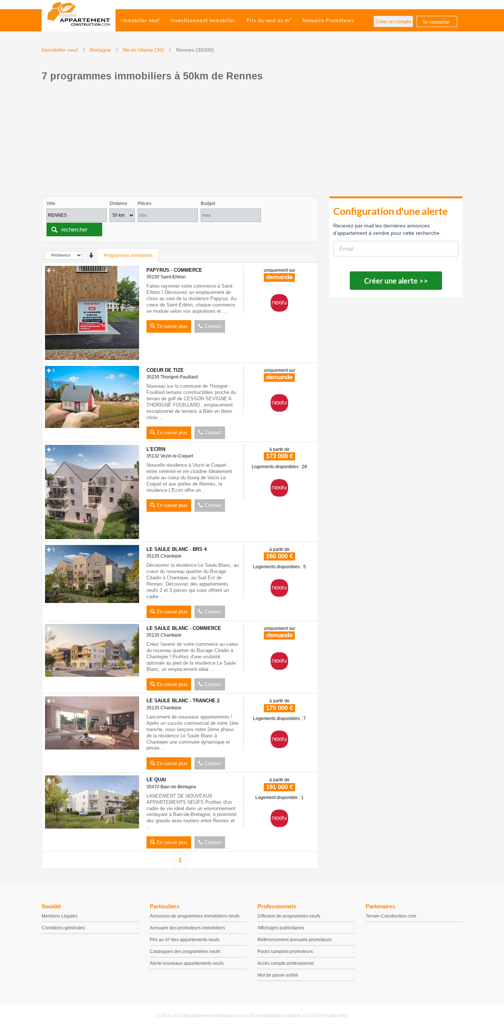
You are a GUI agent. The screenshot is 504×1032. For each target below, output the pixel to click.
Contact (213, 326)
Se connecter (436, 22)
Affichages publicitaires (281, 927)
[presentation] (91, 255)
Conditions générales (63, 927)
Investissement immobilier (202, 20)
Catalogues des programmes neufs (185, 951)
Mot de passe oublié (278, 975)
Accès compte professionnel (286, 963)
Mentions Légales (59, 916)
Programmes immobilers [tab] (128, 255)
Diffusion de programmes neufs (289, 916)
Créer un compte (393, 21)
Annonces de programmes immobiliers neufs (194, 916)
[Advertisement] (252, 141)
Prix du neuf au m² (268, 20)
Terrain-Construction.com (391, 916)
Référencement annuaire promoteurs (295, 939)
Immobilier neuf (140, 20)
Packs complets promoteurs (285, 951)
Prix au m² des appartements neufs (185, 939)
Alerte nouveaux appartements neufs (187, 963)
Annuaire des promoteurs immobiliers (187, 927)
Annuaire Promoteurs (328, 20)
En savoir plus (172, 326)
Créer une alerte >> (396, 280)
